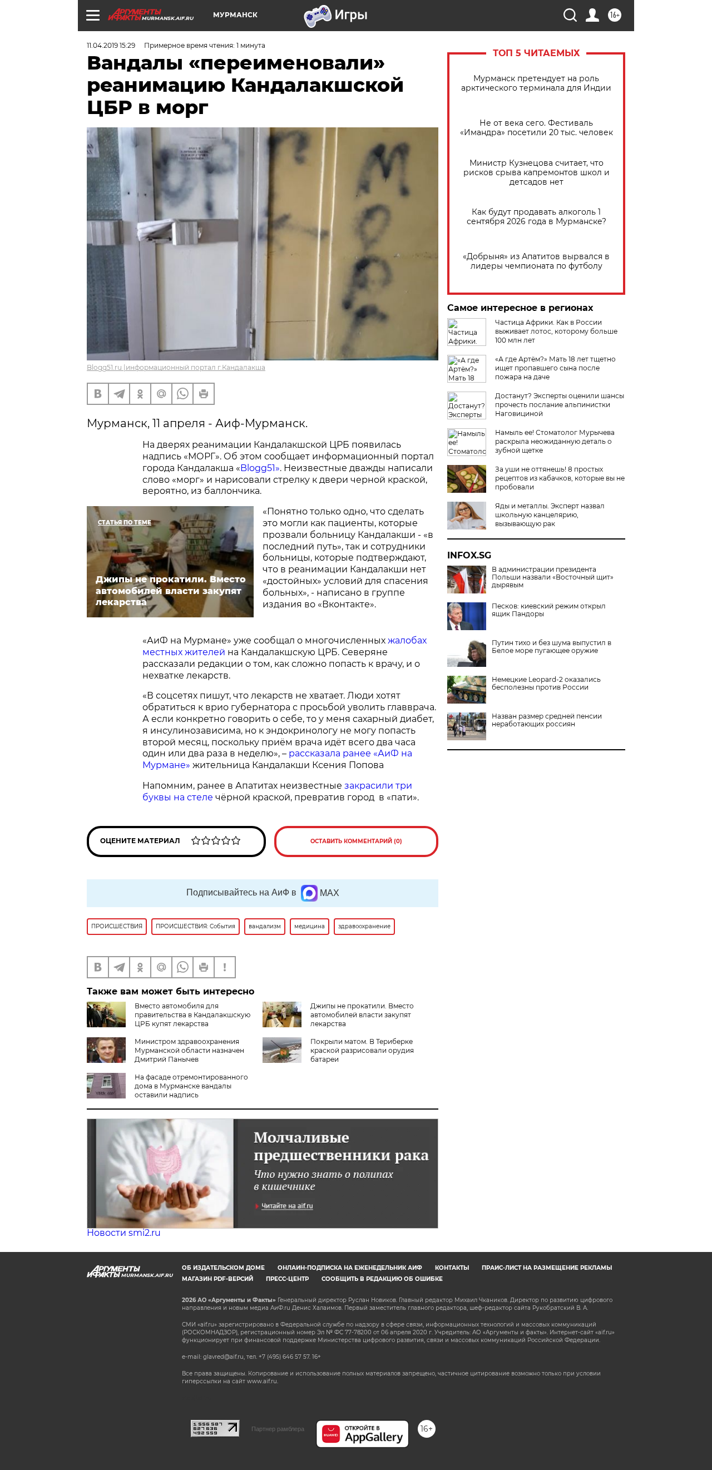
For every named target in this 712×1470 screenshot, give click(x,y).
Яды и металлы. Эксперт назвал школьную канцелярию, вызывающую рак (550, 515)
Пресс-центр (287, 1279)
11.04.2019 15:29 (111, 45)
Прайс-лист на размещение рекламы (547, 1267)
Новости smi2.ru (124, 1233)
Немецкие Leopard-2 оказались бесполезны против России (546, 683)
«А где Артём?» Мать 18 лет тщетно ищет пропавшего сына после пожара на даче (555, 368)
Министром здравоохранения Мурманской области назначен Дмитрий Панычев (189, 1050)
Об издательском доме (223, 1267)
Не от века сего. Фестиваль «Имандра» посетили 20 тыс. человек (536, 127)
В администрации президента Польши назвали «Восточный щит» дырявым (553, 577)
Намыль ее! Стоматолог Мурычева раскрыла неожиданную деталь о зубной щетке (555, 441)
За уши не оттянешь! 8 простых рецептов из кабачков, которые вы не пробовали (560, 478)
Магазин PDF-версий (217, 1279)
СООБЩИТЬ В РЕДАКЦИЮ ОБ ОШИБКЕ (382, 1279)
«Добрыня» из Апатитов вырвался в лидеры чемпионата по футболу (536, 261)
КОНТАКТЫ (452, 1267)
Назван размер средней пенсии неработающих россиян (547, 720)
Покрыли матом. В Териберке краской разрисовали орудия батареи (362, 1050)
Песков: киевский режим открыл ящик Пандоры (549, 610)
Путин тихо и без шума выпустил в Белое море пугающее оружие (551, 647)
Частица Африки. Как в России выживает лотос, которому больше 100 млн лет (556, 331)
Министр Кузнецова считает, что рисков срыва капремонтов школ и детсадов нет (536, 173)
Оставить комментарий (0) (356, 841)
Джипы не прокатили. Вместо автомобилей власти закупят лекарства (362, 1015)
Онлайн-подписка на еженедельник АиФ (350, 1267)
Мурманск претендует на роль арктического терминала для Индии (536, 83)
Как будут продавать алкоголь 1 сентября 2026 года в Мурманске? (536, 216)
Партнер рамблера (277, 1429)
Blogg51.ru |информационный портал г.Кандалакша (176, 367)
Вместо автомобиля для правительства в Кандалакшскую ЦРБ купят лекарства (192, 1015)
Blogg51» (260, 468)
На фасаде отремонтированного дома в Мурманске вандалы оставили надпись (191, 1086)
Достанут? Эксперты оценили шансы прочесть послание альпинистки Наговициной (559, 405)
